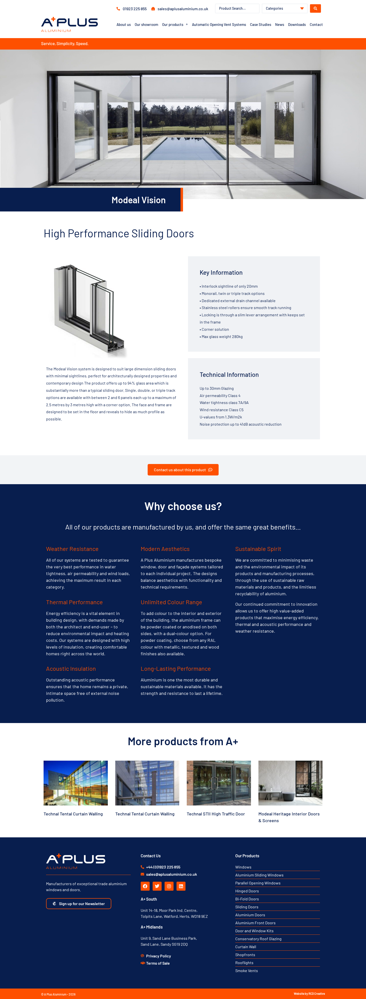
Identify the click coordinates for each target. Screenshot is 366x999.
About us (124, 24)
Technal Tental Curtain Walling (73, 813)
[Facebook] (145, 886)
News (279, 24)
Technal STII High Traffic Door (216, 813)
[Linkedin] (181, 886)
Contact (316, 24)
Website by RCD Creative (309, 993)
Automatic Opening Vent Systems (219, 24)
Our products (172, 24)
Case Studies (260, 24)
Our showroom (146, 24)
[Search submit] (315, 8)
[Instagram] (169, 886)
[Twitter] (157, 886)
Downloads (297, 24)
